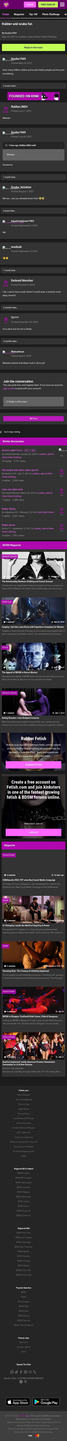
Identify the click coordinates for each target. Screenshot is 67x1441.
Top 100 (33, 14)
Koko (23, 1352)
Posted (21, 63)
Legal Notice (23, 1109)
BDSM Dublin (23, 1206)
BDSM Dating (23, 1316)
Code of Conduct (23, 1123)
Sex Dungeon (23, 1301)
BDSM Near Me (23, 1320)
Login (30, 4)
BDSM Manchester (24, 1182)
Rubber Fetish (33, 764)
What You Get (16, 1142)
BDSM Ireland (23, 1201)
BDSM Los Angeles (23, 1237)
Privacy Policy (24, 1114)
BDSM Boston (24, 1251)
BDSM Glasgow (23, 1192)
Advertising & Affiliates (23, 1147)
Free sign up (48, 4)
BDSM (23, 1292)
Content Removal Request (23, 1128)
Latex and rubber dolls (12, 489)
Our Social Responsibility (23, 1151)
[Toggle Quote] (6, 145)
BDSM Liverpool (23, 1187)
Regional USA (24, 1228)
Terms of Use (23, 1104)
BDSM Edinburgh (23, 1197)
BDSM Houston (23, 1256)
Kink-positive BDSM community (45, 1416)
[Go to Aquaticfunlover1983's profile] (6, 223)
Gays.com (23, 1342)
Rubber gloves (8, 525)
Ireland (30, 1169)
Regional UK (19, 1169)
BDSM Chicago (23, 1261)
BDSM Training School (23, 1325)
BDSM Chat (23, 1311)
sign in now (9, 388)
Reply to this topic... (18, 401)
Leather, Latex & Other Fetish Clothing (37, 36)
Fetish (23, 1297)
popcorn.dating (23, 1347)
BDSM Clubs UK (24, 1211)
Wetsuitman (17, 351)
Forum (5, 14)
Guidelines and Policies (24, 1118)
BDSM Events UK (23, 1215)
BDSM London (23, 1173)
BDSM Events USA (24, 1275)
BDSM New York (24, 1233)
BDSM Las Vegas (23, 1242)
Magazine (19, 14)
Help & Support (23, 1095)
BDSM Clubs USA (23, 1270)
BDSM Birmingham (23, 1178)
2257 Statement (24, 1132)
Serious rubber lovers (12, 450)
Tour (17, 1099)
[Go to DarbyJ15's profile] (61, 490)
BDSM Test (23, 1306)
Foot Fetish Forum (45, 512)
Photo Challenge (51, 14)
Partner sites (23, 1338)
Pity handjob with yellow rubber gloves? (20, 470)
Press (23, 1156)
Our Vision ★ (31, 1142)
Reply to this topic (33, 47)
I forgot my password (23, 1137)
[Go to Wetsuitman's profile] (6, 354)
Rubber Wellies (9, 508)
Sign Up (33, 832)
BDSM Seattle (23, 1265)
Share (34, 418)
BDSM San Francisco (24, 1247)
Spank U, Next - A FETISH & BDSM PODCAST (23, 1378)
